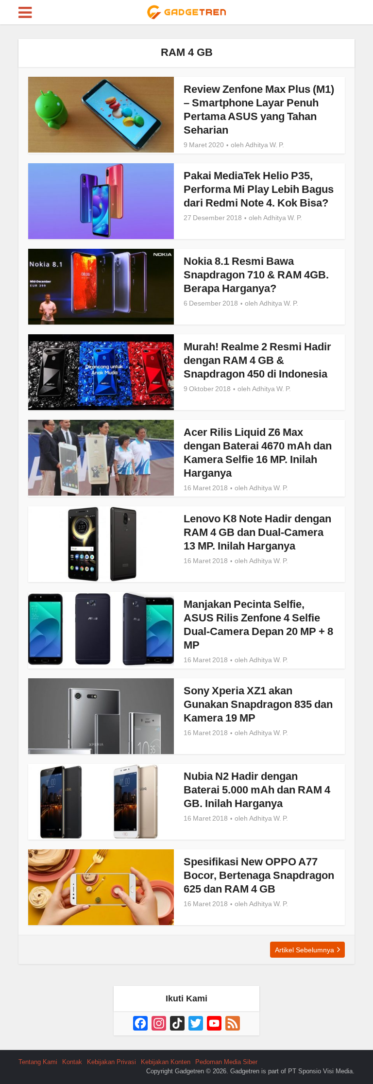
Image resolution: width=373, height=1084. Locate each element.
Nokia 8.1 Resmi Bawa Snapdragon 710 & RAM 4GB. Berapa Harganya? (256, 274)
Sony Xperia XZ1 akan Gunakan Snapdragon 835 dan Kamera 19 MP (258, 704)
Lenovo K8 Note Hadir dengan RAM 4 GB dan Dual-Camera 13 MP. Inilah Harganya (257, 532)
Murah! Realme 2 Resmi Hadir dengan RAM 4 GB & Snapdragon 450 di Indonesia (257, 360)
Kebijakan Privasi (111, 1062)
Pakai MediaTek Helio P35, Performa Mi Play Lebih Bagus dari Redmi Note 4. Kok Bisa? (259, 189)
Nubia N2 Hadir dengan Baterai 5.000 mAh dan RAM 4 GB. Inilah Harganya (257, 789)
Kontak (72, 1062)
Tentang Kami (37, 1062)
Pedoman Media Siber (226, 1062)
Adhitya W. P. (264, 145)
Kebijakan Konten (165, 1062)
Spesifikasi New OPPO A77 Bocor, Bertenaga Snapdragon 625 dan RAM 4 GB (259, 875)
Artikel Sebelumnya (304, 950)
